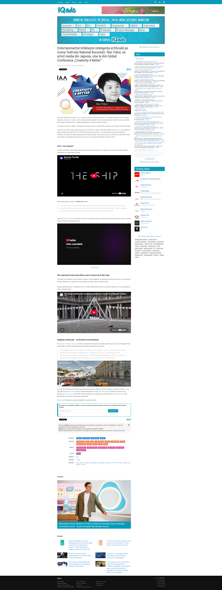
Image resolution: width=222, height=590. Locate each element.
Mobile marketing (156, 199)
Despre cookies (99, 583)
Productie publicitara (144, 205)
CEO (78, 453)
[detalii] (157, 64)
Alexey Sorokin (69, 394)
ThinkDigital (144, 191)
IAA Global (86, 438)
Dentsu (79, 438)
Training (136, 257)
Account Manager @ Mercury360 (144, 74)
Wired (105, 444)
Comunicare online (144, 187)
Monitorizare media (148, 248)
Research (156, 255)
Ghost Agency (145, 173)
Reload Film (144, 215)
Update (74, 65)
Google (107, 441)
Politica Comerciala (81, 583)
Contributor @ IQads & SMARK (65, 587)
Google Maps (115, 441)
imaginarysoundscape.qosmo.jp (68, 344)
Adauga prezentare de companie (150, 236)
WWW (78, 464)
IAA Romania (80, 65)
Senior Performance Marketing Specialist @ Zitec (148, 121)
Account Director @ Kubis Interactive (145, 149)
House (122, 441)
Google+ (108, 463)
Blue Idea (162, 578)
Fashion (82, 463)
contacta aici (121, 430)
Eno (87, 441)
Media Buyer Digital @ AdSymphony (145, 99)
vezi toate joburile (149, 159)
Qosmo (78, 117)
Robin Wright (71, 391)
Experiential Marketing (158, 244)
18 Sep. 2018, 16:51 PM (64, 65)
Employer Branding (139, 244)
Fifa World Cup (99, 441)
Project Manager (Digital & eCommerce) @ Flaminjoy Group (148, 136)
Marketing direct (152, 246)
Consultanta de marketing (140, 241)
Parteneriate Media (62, 583)
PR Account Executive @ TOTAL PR (145, 131)
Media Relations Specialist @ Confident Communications (150, 152)
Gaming (136, 246)
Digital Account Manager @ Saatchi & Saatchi (147, 104)
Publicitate (142, 174)
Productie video (143, 217)
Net (129, 463)
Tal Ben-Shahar (105, 391)
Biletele (59, 400)
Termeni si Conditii (100, 581)
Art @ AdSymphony (141, 109)
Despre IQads (60, 581)
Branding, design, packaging (141, 239)
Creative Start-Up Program (64, 585)
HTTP (112, 463)
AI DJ (118, 130)
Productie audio (159, 248)
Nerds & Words (146, 221)
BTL (77, 457)
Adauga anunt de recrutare (150, 162)
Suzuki (95, 444)
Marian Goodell (119, 394)
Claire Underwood (92, 447)
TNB (100, 444)
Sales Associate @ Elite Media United (145, 84)
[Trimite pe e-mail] (130, 69)
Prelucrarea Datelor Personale (83, 587)
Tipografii (152, 205)
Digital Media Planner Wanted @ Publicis (146, 61)
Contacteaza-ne (99, 585)
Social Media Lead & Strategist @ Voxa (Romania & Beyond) (148, 89)
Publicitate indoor (144, 253)
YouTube (83, 464)
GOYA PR (143, 227)
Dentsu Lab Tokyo (68, 218)
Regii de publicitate (157, 193)
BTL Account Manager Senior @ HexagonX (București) (149, 112)
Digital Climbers (146, 197)
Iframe (121, 463)
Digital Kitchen (145, 185)
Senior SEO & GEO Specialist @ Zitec (145, 126)
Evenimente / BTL (148, 244)
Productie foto (138, 250)
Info (60, 414)
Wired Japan (94, 267)
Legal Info (79, 585)
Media (125, 463)
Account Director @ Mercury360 (144, 70)
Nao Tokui (111, 447)
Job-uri (86, 2)
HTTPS (117, 463)
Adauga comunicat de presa (150, 47)
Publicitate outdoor (139, 255)
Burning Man (80, 441)
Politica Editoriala (80, 581)
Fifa (92, 441)
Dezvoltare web (160, 241)
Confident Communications (150, 179)
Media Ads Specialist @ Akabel (144, 94)
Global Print (144, 203)
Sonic (89, 444)
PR (141, 181)
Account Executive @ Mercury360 (144, 79)
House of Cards (81, 444)
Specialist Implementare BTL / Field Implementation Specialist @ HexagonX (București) (148, 117)
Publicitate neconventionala (155, 253)
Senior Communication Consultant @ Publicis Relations (150, 66)
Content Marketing (151, 241)
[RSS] (128, 69)
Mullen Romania (146, 209)
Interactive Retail (143, 246)
